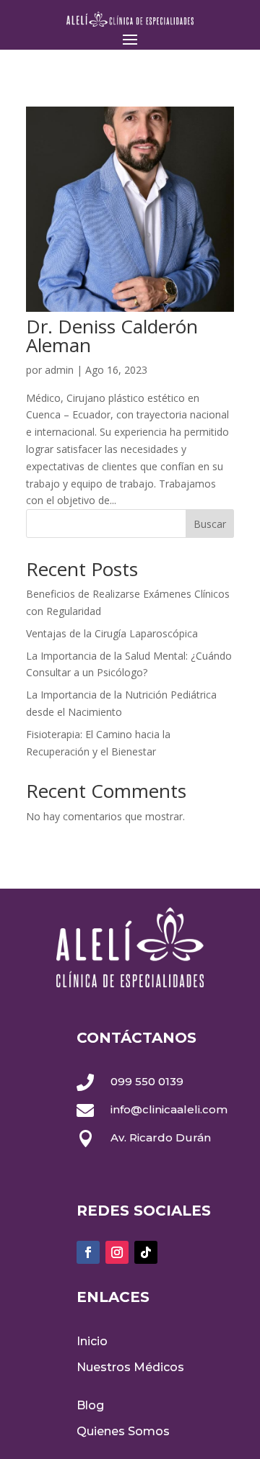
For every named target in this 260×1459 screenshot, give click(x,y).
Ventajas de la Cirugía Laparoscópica (112, 633)
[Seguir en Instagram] (117, 1252)
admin (59, 370)
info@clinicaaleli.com (169, 1109)
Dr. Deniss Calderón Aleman (112, 335)
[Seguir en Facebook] (88, 1252)
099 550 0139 (146, 1081)
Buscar (210, 524)
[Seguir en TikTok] (145, 1252)
